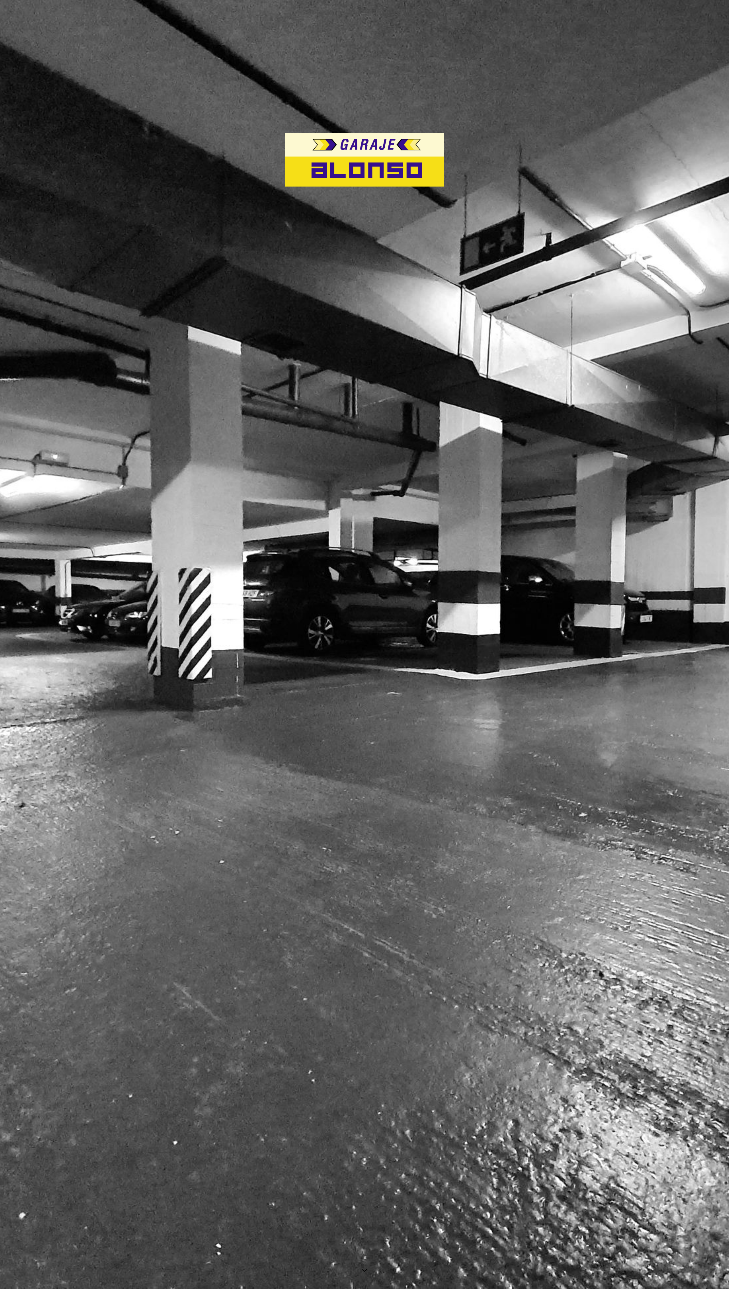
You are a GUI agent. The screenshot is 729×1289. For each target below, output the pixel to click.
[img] (364, 644)
